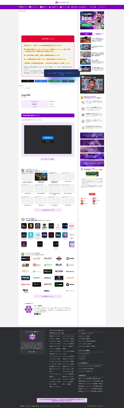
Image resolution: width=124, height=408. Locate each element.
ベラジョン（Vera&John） (69, 343)
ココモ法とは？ (81, 358)
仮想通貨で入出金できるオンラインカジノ (95, 114)
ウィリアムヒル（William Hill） (69, 361)
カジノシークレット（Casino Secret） (55, 356)
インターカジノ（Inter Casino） (55, 359)
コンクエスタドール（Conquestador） (69, 336)
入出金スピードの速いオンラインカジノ (95, 120)
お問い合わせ (28, 406)
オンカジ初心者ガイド (83, 363)
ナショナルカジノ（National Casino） (55, 364)
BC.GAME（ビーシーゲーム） (55, 366)
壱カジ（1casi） (53, 384)
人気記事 (86, 34)
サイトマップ (52, 406)
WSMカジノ (52, 376)
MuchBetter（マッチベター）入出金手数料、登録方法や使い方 (91, 386)
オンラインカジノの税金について (85, 371)
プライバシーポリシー (44, 406)
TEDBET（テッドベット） (55, 336)
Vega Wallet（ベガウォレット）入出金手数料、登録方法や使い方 (91, 381)
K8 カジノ (51, 371)
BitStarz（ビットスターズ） (69, 366)
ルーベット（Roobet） (68, 381)
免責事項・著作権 (35, 406)
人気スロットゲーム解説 (83, 336)
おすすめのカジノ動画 (90, 77)
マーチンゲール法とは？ (83, 353)
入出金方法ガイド (82, 375)
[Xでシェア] (27, 81)
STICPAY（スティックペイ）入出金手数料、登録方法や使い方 (91, 383)
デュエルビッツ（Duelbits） (69, 379)
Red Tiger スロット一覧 (47, 210)
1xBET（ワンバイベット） (55, 369)
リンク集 (57, 406)
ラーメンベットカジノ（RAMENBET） (55, 374)
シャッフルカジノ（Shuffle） (55, 379)
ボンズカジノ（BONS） (54, 338)
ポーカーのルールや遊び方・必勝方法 (86, 346)
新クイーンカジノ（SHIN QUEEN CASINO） (69, 369)
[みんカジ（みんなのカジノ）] (62, 2)
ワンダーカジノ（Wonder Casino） (69, 338)
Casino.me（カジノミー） (55, 354)
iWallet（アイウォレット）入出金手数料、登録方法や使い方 (91, 388)
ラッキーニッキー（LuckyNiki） (55, 343)
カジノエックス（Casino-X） (69, 364)
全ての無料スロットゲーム (47, 296)
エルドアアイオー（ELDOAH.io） (69, 371)
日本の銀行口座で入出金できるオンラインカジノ (95, 126)
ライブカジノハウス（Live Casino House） (55, 361)
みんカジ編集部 (38, 305)
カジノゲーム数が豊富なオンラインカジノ (95, 107)
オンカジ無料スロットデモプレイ (85, 333)
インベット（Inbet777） (68, 374)
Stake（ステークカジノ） (69, 359)
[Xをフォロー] (37, 314)
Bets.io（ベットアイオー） (69, 376)
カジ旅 (64, 354)
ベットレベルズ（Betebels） (69, 351)
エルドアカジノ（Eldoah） (55, 341)
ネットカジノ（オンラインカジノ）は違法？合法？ (89, 366)
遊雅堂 (64, 348)
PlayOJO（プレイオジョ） (55, 346)
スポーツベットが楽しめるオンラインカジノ (95, 101)
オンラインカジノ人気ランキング (56, 330)
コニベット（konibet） (68, 346)
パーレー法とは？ (82, 356)
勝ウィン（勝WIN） (67, 384)
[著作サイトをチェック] (35, 314)
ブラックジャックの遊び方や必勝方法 (86, 341)
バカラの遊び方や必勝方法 (84, 338)
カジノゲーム (81, 330)
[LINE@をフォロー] (40, 314)
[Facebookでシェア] (41, 81)
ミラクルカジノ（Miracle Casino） (69, 341)
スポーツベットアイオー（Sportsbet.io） (55, 351)
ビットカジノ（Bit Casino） (69, 356)
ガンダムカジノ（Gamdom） (55, 381)
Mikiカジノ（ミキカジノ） (55, 386)
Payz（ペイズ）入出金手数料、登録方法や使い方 (89, 378)
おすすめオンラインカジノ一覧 (56, 333)
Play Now (48, 137)
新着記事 (98, 34)
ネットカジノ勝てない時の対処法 (85, 368)
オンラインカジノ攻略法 (83, 350)
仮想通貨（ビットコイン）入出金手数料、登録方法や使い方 (91, 391)
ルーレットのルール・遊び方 (84, 343)
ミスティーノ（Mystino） (55, 348)
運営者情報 (22, 406)
